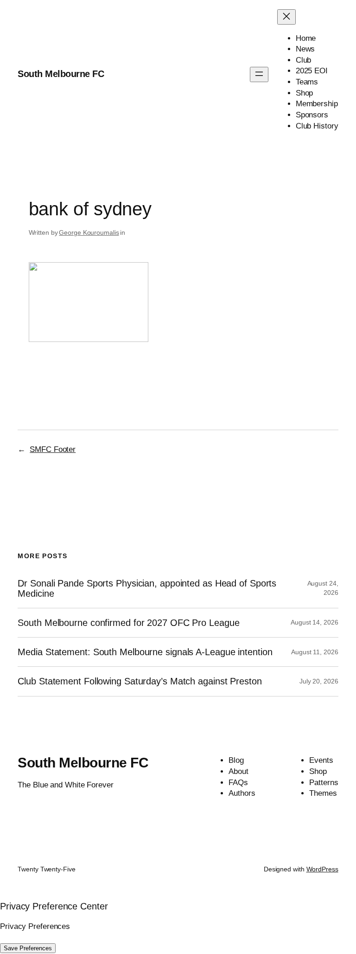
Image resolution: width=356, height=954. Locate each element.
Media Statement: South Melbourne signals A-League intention (145, 652)
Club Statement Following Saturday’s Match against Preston (139, 681)
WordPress (322, 869)
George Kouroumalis (89, 232)
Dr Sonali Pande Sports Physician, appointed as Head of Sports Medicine (147, 588)
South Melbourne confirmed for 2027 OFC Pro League (128, 623)
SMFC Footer (53, 449)
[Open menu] (259, 74)
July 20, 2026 (318, 681)
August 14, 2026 (314, 622)
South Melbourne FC (61, 74)
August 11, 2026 (314, 652)
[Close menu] (286, 17)
